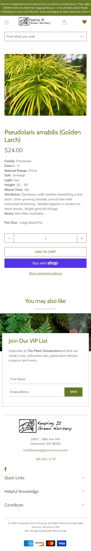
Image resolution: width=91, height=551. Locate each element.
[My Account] (5, 22)
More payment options (45, 273)
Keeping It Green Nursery (32, 523)
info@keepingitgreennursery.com (45, 450)
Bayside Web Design (54, 530)
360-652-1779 (45, 459)
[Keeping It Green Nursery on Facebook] (5, 469)
